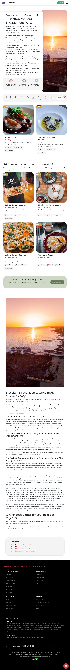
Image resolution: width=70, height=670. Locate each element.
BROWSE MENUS (57, 282)
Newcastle (27, 628)
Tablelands (36, 630)
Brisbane (14, 623)
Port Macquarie (48, 628)
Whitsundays (45, 630)
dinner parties (13, 527)
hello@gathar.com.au (42, 602)
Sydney (30, 630)
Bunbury (20, 623)
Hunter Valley (39, 626)
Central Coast (52, 623)
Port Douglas (39, 628)
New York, (25, 637)
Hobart (32, 626)
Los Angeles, (14, 637)
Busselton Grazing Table (23, 547)
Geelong (18, 626)
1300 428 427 (40, 605)
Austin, (8, 637)
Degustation (25, 566)
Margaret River (47, 626)
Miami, (20, 637)
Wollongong (53, 630)
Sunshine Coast (23, 630)
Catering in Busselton (29, 545)
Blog (37, 583)
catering (12, 618)
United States (10, 635)
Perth (32, 628)
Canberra (44, 623)
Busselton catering (11, 566)
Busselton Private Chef (23, 551)
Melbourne (56, 626)
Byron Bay (33, 623)
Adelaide (8, 623)
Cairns (38, 623)
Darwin (13, 626)
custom (13, 170)
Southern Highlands (12, 630)
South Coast (57, 628)
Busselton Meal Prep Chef (24, 549)
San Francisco (33, 637)
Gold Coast (25, 626)
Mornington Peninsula (16, 628)
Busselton (26, 623)
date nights (22, 527)
